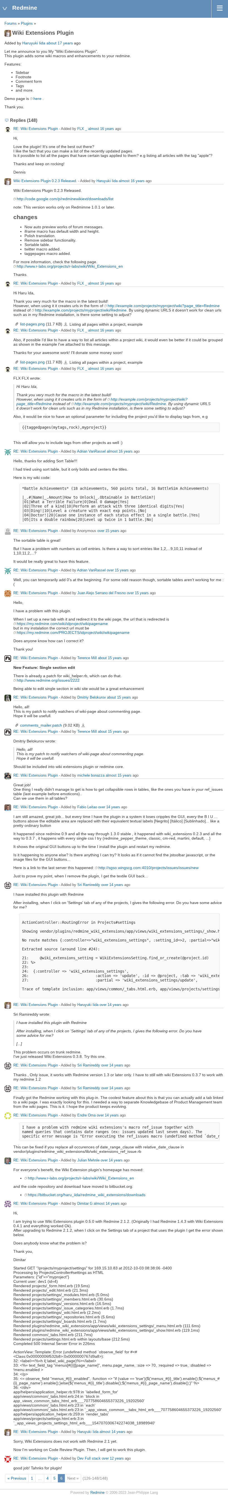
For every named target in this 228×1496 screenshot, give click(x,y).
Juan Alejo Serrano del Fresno (101, 593)
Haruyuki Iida (33, 43)
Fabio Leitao (87, 807)
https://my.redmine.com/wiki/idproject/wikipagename (62, 623)
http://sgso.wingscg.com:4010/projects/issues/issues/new (148, 867)
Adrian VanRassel (91, 451)
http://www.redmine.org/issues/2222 (48, 680)
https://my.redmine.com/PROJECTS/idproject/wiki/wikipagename (73, 632)
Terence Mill (87, 658)
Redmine (97, 1493)
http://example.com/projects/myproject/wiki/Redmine (81, 310)
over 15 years (108, 531)
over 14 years (109, 807)
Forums (10, 24)
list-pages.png (32, 324)
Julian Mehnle (88, 1160)
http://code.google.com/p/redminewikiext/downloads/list (65, 199)
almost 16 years (101, 129)
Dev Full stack (89, 1458)
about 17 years (59, 43)
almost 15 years (119, 775)
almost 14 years (107, 1203)
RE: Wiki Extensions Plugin (35, 129)
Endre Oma (86, 1115)
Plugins (27, 24)
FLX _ (82, 129)
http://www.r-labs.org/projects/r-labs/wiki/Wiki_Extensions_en (70, 266)
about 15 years (110, 658)
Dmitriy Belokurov (91, 697)
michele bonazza (91, 775)
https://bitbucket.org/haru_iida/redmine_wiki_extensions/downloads (86, 1195)
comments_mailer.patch (41, 725)
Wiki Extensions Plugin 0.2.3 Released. (45, 181)
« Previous (17, 1478)
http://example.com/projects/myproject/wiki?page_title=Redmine (164, 305)
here (37, 98)
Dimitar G (85, 1203)
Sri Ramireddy (88, 885)
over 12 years (113, 1458)
